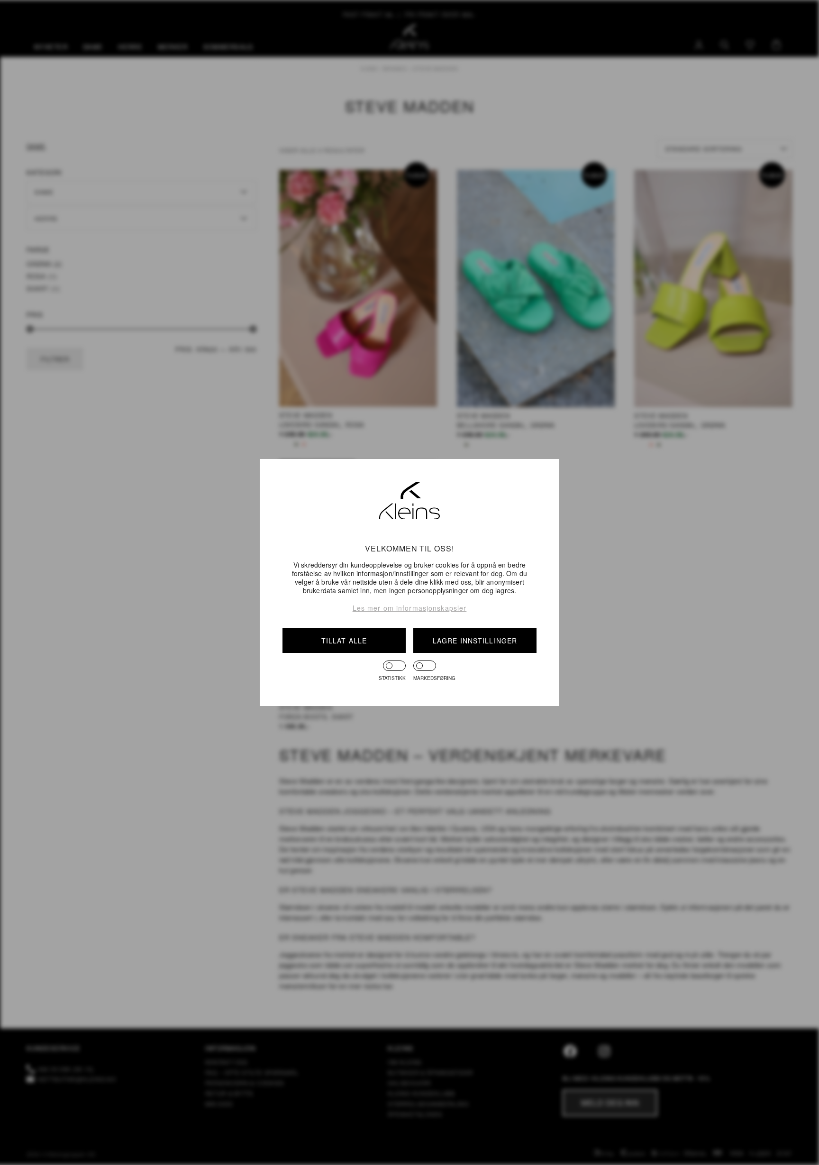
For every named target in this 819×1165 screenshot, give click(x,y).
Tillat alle (344, 640)
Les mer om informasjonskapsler (410, 608)
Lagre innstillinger (475, 640)
